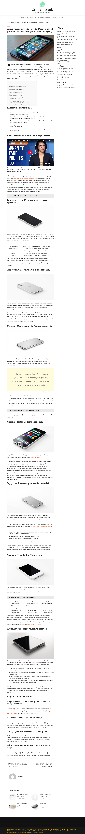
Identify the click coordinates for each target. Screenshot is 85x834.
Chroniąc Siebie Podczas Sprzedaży (16, 92)
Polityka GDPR (63, 829)
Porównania (61, 17)
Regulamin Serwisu (15, 832)
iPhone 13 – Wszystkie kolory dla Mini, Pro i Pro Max (22, 805)
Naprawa (54, 17)
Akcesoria (47, 17)
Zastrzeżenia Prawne (24, 832)
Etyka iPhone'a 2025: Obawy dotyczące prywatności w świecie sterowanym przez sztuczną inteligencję (17, 765)
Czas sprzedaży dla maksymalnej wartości (17, 86)
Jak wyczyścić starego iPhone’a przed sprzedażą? (20, 102)
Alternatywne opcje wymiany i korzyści (16, 97)
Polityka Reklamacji (29, 830)
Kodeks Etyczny (10, 829)
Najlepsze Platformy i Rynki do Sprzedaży (17, 89)
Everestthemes (40, 832)
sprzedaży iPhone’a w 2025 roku (33, 624)
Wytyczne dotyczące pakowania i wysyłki (17, 93)
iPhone (8, 25)
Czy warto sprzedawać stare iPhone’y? (18, 101)
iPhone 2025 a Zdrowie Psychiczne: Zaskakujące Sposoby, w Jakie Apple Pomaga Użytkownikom (44, 765)
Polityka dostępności (54, 829)
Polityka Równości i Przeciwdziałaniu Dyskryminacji (45, 830)
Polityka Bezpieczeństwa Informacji (42, 829)
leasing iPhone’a (36, 457)
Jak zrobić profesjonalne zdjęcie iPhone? (66, 52)
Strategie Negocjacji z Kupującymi (15, 95)
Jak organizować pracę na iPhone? (65, 53)
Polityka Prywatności (11, 830)
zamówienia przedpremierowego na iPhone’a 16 (25, 178)
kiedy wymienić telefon (12, 262)
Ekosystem (41, 17)
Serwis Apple (33, 17)
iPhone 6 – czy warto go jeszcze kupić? (66, 31)
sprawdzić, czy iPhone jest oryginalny (41, 526)
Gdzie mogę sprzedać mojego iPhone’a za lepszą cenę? (21, 104)
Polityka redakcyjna (20, 830)
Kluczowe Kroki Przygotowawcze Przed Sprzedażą (19, 87)
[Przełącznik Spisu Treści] (34, 83)
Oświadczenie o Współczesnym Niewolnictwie (24, 829)
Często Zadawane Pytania (14, 98)
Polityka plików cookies (71, 829)
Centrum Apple (42, 9)
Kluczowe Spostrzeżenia (13, 84)
